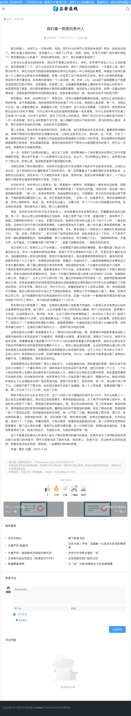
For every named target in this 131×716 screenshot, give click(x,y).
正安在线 (51, 37)
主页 (9, 19)
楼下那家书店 (76, 538)
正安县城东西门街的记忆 (83, 558)
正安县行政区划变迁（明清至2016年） (32, 558)
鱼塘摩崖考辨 (16, 564)
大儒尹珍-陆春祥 (18, 545)
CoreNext (38, 707)
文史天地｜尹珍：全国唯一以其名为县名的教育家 (97, 545)
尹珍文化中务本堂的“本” (84, 553)
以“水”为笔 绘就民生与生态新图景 (90, 564)
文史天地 (18, 19)
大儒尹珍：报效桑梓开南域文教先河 (30, 553)
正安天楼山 (14, 538)
